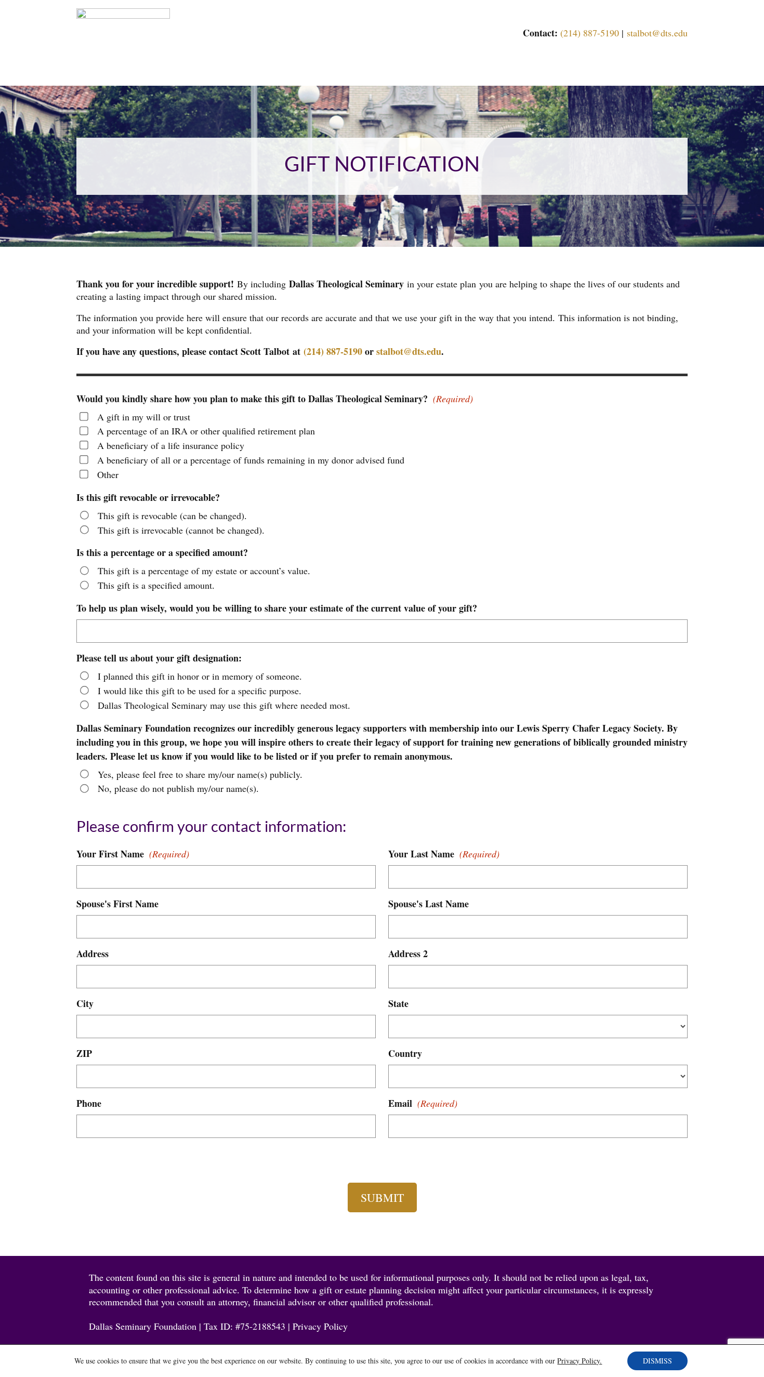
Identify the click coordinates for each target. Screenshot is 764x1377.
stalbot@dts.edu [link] (657, 33)
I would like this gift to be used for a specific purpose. (199, 690)
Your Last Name (443, 853)
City (85, 1003)
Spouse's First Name (117, 903)
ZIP (84, 1053)
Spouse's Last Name (428, 903)
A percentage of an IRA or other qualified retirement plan (206, 431)
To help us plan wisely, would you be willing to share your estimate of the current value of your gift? (276, 608)
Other (107, 474)
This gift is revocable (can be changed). (172, 515)
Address (92, 953)
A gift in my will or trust (143, 417)
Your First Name (132, 853)
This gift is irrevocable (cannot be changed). (181, 530)
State (398, 1003)
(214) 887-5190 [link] (589, 33)
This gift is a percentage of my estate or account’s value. (204, 570)
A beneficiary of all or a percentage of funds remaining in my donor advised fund (250, 460)
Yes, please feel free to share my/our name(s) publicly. (200, 774)
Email (422, 1103)
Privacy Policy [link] (320, 1326)
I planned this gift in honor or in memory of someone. (200, 676)
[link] (123, 15)
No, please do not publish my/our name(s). (178, 788)
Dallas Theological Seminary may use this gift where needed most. (224, 705)
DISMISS (657, 1361)
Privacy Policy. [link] (579, 1361)
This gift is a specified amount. (156, 585)
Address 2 (408, 953)
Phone (88, 1103)
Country (405, 1053)
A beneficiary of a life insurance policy (170, 445)
